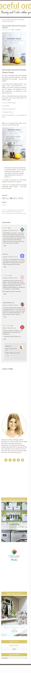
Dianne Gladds (6, 325)
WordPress (16, 671)
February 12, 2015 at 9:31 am (10, 230)
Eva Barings (6, 275)
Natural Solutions (10, 211)
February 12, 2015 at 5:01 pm (10, 256)
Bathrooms (10, 210)
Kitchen (4, 211)
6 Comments (18, 29)
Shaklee (24, 85)
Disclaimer (20, 667)
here (10, 176)
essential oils (14, 213)
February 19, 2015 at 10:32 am (10, 305)
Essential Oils (20, 210)
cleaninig (8, 213)
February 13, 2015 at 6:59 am (10, 278)
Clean (15, 210)
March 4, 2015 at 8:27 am (9, 328)
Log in (21, 671)
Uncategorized (18, 211)
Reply (5, 245)
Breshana (5, 228)
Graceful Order (15, 8)
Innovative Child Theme (17, 669)
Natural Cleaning (22, 213)
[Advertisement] (15, 482)
